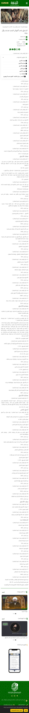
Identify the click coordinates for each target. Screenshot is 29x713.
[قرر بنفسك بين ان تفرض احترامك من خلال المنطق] (14, 628)
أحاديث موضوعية (21, 46)
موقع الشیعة (24, 27)
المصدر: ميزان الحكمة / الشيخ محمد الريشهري (13, 76)
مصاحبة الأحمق (22, 63)
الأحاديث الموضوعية (7, 27)
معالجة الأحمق (22, 65)
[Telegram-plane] (17, 696)
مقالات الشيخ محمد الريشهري (21, 43)
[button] (26, 3)
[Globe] (2, 3)
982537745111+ (21, 705)
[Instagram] (14, 696)
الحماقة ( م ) (22, 73)
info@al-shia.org (8, 705)
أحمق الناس (22, 68)
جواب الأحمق (22, 71)
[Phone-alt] (4, 3)
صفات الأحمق (22, 60)
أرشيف (3, 592)
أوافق (26, 710)
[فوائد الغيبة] (14, 602)
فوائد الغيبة (24, 611)
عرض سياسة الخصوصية (16, 710)
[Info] (7, 3)
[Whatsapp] (12, 696)
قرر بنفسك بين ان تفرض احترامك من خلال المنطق (16, 638)
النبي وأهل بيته (16, 27)
